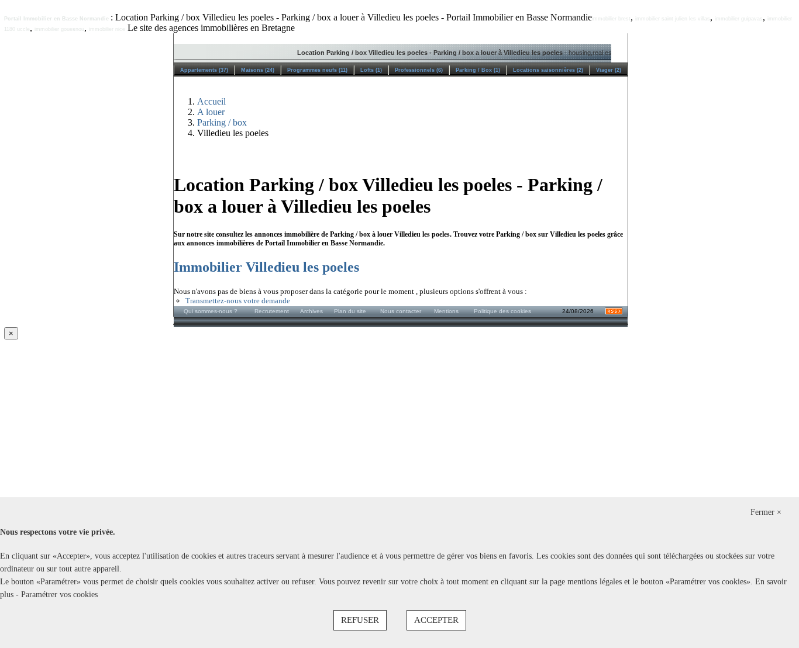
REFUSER (360, 620)
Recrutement (271, 311)
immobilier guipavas (739, 19)
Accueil (211, 101)
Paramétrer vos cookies (59, 594)
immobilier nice (107, 29)
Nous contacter (400, 311)
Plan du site (350, 311)
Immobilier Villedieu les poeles (266, 267)
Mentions (446, 311)
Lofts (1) (371, 70)
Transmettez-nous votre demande (237, 300)
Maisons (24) (257, 70)
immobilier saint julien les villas (672, 19)
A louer (211, 112)
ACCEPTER (436, 620)
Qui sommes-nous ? (210, 311)
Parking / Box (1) (478, 70)
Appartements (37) (204, 70)
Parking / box (222, 122)
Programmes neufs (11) (317, 70)
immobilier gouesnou (59, 29)
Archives (311, 311)
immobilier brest (611, 19)
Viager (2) (608, 70)
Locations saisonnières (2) (548, 70)
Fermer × (765, 512)
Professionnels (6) (419, 70)
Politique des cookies (502, 311)
